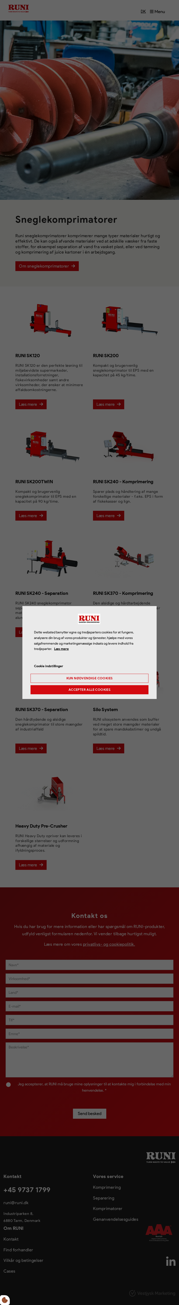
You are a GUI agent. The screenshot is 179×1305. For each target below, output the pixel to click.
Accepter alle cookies (89, 690)
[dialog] (89, 652)
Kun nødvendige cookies (89, 678)
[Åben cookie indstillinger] (5, 1300)
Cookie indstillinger (48, 666)
